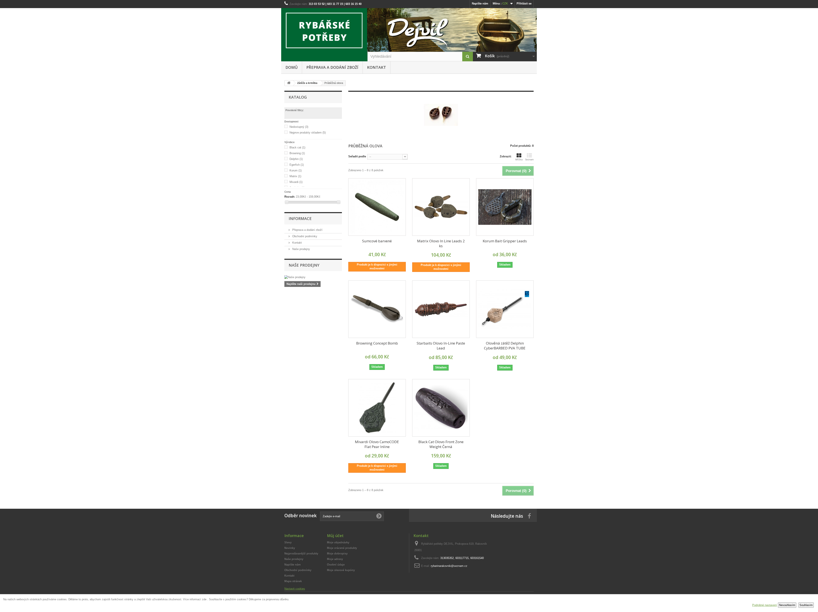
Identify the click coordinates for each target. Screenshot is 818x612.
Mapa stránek (293, 581)
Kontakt (376, 67)
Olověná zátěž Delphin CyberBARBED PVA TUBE (505, 346)
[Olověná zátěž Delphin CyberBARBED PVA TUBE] (504, 309)
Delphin (296, 159)
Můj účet (335, 535)
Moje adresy (335, 559)
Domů (291, 67)
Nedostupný (298, 126)
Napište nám (480, 3)
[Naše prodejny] (313, 277)
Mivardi (295, 182)
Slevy (288, 542)
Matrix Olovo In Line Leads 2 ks (441, 243)
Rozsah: (289, 196)
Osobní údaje (336, 564)
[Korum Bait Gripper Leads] (504, 207)
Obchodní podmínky (304, 236)
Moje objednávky (338, 542)
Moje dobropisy (337, 553)
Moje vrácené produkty (342, 548)
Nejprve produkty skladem (307, 132)
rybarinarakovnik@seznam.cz (449, 565)
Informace (300, 218)
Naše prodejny (300, 249)
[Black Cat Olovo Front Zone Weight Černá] (441, 407)
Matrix (295, 176)
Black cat (297, 147)
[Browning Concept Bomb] (377, 309)
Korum (295, 170)
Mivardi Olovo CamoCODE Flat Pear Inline (377, 444)
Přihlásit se (524, 3)
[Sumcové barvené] (377, 207)
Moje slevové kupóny (341, 570)
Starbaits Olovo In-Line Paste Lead (441, 346)
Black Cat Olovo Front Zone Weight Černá (441, 444)
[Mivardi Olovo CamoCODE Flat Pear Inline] (377, 407)
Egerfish (296, 164)
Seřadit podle (357, 156)
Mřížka (519, 159)
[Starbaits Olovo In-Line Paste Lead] (441, 309)
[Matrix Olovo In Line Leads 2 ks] (441, 207)
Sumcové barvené (377, 240)
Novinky (289, 548)
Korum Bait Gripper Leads (505, 240)
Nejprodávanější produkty (301, 553)
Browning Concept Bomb (377, 343)
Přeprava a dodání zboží (332, 67)
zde (204, 599)
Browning (297, 153)
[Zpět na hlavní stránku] (289, 83)
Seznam (529, 159)
